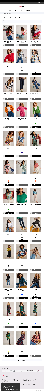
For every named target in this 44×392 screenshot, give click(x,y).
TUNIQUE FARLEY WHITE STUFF (8, 346)
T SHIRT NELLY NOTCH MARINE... (22, 147)
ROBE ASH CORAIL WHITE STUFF (9, 175)
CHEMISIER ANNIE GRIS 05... (8, 41)
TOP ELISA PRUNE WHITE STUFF (35, 346)
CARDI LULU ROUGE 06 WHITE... (8, 65)
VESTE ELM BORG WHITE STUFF (35, 260)
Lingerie (22, 10)
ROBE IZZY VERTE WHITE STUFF (8, 318)
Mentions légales (25, 379)
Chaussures (16, 10)
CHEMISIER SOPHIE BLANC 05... (35, 41)
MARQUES (14, 381)
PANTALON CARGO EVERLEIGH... (35, 233)
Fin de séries (36, 10)
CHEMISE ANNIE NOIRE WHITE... (8, 289)
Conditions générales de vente (27, 380)
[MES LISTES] (39, 2)
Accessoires (28, 10)
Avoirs (34, 380)
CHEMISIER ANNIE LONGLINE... (22, 175)
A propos (24, 381)
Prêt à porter (8, 10)
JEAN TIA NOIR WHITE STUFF (8, 260)
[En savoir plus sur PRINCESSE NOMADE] (38, 371)
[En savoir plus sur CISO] (22, 371)
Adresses (34, 381)
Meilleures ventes (15, 379)
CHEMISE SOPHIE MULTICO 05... (35, 65)
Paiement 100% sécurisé (26, 383)
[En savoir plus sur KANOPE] (30, 371)
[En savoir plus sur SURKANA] (6, 371)
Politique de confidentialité (10, 389)
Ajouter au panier (10, 45)
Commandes (34, 379)
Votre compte (36, 375)
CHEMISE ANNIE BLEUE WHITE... (22, 289)
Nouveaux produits (15, 380)
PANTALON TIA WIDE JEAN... (35, 93)
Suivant (23, 360)
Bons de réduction (35, 383)
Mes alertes (34, 384)
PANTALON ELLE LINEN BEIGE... (35, 204)
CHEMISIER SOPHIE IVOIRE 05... (22, 41)
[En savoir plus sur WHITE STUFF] (14, 371)
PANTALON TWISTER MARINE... (22, 233)
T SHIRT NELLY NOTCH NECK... (35, 147)
